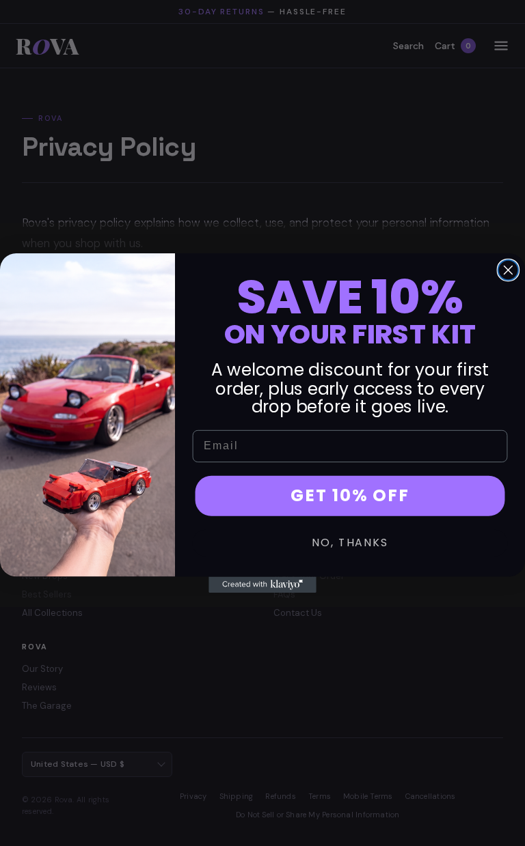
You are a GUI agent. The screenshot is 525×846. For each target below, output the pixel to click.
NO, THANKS (350, 542)
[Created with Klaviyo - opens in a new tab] (262, 584)
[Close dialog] (508, 270)
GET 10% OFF (350, 495)
